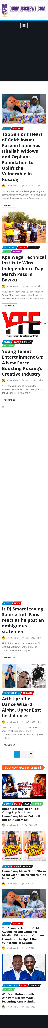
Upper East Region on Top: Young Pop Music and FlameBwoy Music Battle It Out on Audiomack (21, 814)
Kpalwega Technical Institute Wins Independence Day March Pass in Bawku (24, 268)
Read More (9, 205)
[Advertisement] (24, 53)
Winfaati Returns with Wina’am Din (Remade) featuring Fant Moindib (18, 997)
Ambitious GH (13, 185)
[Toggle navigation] (24, 25)
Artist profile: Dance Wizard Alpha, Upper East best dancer (21, 707)
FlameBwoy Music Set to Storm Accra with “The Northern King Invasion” (24, 874)
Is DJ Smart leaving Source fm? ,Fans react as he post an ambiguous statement (23, 620)
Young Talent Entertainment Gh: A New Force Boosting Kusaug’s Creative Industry (22, 362)
